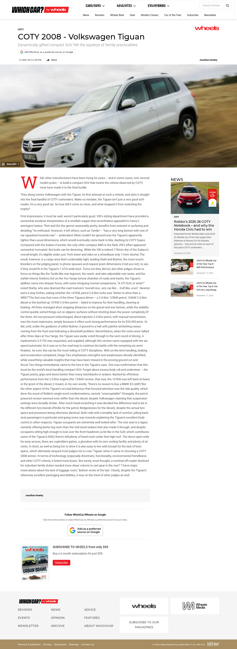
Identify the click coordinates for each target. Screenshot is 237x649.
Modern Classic (149, 15)
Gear (132, 15)
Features (92, 618)
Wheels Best (117, 15)
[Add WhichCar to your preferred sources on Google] (85, 530)
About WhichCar (98, 626)
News (86, 15)
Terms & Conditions (29, 644)
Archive (58, 626)
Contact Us (87, 644)
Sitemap (74, 644)
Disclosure (60, 644)
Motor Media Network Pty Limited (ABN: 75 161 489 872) (180, 645)
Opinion (58, 618)
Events (24, 618)
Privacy (47, 644)
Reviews (99, 15)
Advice (90, 610)
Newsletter (210, 15)
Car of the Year (172, 15)
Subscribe (192, 15)
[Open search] (227, 5)
